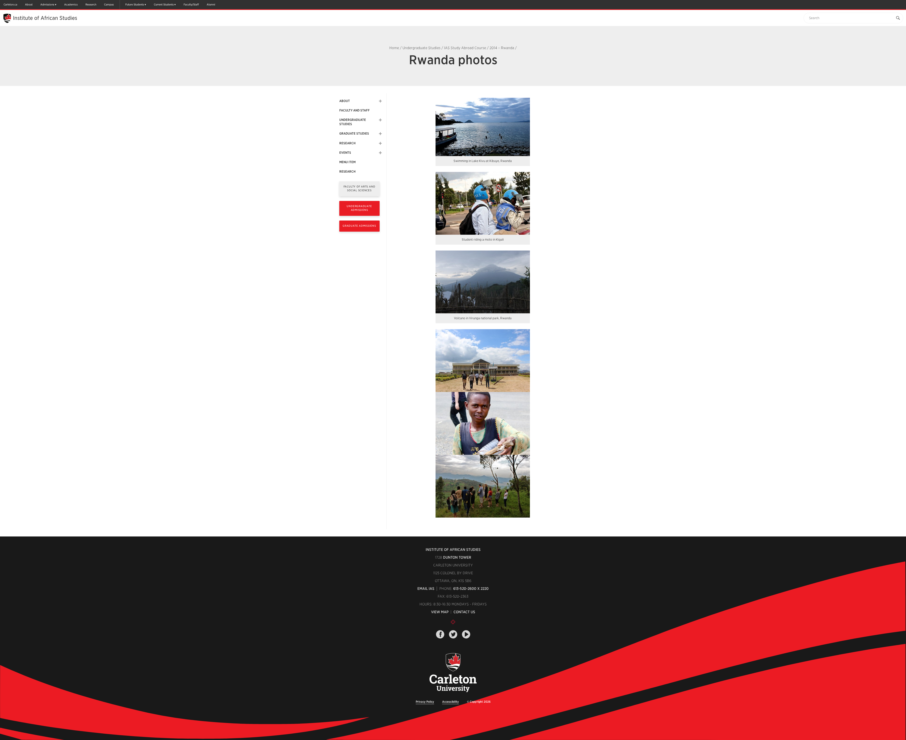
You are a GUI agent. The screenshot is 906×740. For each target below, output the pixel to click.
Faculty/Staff (191, 4)
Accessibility (450, 701)
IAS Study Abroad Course (465, 48)
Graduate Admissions (359, 225)
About (29, 4)
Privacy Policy (425, 701)
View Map (440, 612)
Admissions (47, 4)
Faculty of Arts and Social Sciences (359, 188)
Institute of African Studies (45, 18)
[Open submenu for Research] (380, 143)
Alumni (211, 4)
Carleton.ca (10, 4)
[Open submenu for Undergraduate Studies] (380, 120)
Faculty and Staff (354, 110)
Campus (109, 4)
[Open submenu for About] (380, 101)
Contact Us (464, 612)
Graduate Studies (354, 133)
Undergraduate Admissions (359, 207)
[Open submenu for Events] (380, 152)
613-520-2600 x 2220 (471, 589)
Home (394, 48)
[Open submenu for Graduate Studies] (380, 133)
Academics (71, 4)
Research (90, 4)
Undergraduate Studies (421, 48)
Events (345, 152)
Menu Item (347, 162)
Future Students (134, 4)
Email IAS (425, 589)
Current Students (164, 4)
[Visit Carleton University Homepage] (453, 673)
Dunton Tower (457, 557)
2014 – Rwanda (502, 48)
